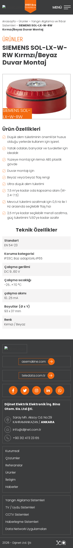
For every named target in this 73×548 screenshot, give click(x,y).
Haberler (11, 487)
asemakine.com (34, 361)
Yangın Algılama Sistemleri (25, 500)
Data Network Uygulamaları (26, 529)
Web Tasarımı (61, 543)
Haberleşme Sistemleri (21, 521)
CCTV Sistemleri (17, 514)
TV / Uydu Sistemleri (20, 507)
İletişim (10, 479)
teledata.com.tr (33, 375)
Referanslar (14, 465)
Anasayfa (9, 21)
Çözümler (12, 458)
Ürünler (23, 21)
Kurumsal (12, 451)
